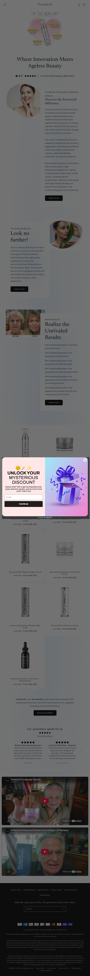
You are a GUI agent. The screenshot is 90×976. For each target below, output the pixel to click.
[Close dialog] (85, 460)
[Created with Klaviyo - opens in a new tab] (45, 517)
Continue (23, 504)
